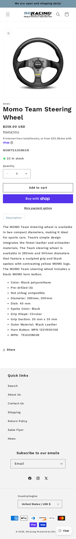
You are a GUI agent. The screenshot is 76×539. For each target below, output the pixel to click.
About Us (14, 394)
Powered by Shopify (48, 531)
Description (14, 217)
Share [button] (11, 349)
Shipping (14, 412)
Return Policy (17, 421)
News (11, 438)
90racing (31, 531)
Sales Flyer (16, 429)
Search (13, 385)
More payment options (38, 208)
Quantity (8, 165)
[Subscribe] (61, 463)
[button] (8, 14)
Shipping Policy (11, 132)
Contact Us (16, 403)
